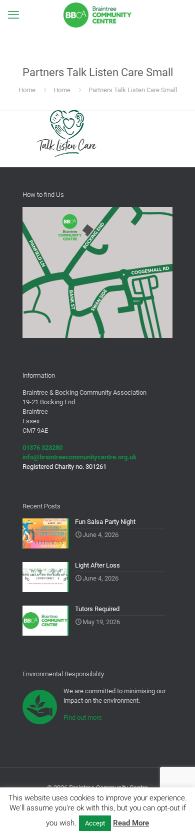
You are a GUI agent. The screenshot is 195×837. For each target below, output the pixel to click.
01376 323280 (42, 447)
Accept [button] (95, 823)
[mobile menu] (13, 15)
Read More (131, 822)
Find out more (83, 717)
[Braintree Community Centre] (97, 15)
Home (27, 90)
